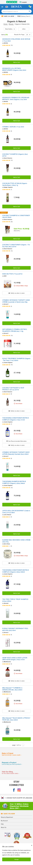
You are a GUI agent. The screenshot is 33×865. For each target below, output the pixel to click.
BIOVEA (6, 43)
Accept (16, 859)
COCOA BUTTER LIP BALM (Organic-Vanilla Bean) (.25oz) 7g (14, 184)
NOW (5, 276)
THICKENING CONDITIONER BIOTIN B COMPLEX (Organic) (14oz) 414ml (15, 419)
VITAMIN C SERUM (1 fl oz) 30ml (13, 127)
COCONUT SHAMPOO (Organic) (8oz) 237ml (15, 155)
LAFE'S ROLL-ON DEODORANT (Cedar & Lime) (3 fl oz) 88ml (16, 512)
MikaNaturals (7, 661)
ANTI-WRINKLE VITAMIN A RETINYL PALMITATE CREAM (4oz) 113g (14, 330)
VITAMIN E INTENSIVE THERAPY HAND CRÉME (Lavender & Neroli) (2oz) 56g (16, 301)
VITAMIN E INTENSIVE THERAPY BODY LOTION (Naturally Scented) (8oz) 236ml (16, 453)
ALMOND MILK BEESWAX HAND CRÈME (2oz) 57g (16, 541)
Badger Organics (8, 187)
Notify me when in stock (17, 293)
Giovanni (6, 603)
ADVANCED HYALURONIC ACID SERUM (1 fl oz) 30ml (16, 40)
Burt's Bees (7, 544)
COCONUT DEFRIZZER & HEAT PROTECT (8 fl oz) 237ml (13, 389)
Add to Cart (16, 62)
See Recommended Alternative (17, 441)
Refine (23, 29)
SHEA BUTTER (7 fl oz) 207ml (12, 274)
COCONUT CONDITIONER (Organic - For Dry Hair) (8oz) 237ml (16, 246)
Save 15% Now (9, 814)
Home (5, 24)
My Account (4, 821)
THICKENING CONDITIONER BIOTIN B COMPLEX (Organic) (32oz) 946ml (15, 571)
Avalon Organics (8, 362)
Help (2, 824)
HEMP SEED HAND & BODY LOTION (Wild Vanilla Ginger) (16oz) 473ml (14, 659)
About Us (3, 827)
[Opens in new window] (14, 790)
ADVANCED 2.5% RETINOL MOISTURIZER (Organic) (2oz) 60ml (14, 69)
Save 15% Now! (9, 16)
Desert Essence (8, 158)
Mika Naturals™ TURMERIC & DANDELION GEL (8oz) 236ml (12, 689)
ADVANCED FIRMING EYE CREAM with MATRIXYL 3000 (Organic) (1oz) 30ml (15, 98)
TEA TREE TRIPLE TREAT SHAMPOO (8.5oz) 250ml (15, 600)
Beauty (11, 24)
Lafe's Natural (7, 514)
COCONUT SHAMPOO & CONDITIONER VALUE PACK (16, 216)
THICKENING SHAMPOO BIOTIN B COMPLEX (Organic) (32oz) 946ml (14, 482)
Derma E (6, 304)
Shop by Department (7, 817)
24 (27, 34)
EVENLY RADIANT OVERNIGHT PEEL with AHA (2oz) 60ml (15, 629)
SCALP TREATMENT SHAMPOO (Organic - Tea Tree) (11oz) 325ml (16, 359)
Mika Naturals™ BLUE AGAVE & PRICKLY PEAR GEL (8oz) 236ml (16, 719)
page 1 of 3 (15, 745)
